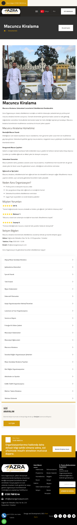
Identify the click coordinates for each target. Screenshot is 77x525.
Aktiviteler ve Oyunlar (12, 376)
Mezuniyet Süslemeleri (13, 332)
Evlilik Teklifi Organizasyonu (14, 384)
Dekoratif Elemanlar (12, 296)
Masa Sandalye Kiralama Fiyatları (16, 362)
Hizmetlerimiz (40, 476)
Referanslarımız (52, 469)
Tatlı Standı (9, 281)
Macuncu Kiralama (11, 347)
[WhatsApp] (4, 521)
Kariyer (49, 480)
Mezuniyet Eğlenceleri (12, 340)
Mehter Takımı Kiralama (13, 391)
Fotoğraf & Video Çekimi (13, 325)
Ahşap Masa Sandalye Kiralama (15, 260)
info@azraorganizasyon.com (16, 498)
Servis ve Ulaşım (10, 318)
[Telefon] (4, 515)
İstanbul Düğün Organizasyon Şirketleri (18, 354)
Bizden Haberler (52, 473)
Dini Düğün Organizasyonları (14, 369)
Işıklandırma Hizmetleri (13, 267)
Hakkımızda (39, 469)
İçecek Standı (9, 274)
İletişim (38, 490)
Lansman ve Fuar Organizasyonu (16, 311)
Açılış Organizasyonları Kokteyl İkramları (19, 303)
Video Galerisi (40, 487)
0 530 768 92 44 (20, 3)
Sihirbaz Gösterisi (11, 398)
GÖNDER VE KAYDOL (67, 491)
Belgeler (49, 476)
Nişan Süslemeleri (11, 289)
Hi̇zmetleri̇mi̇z (12, 30)
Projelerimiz (39, 473)
